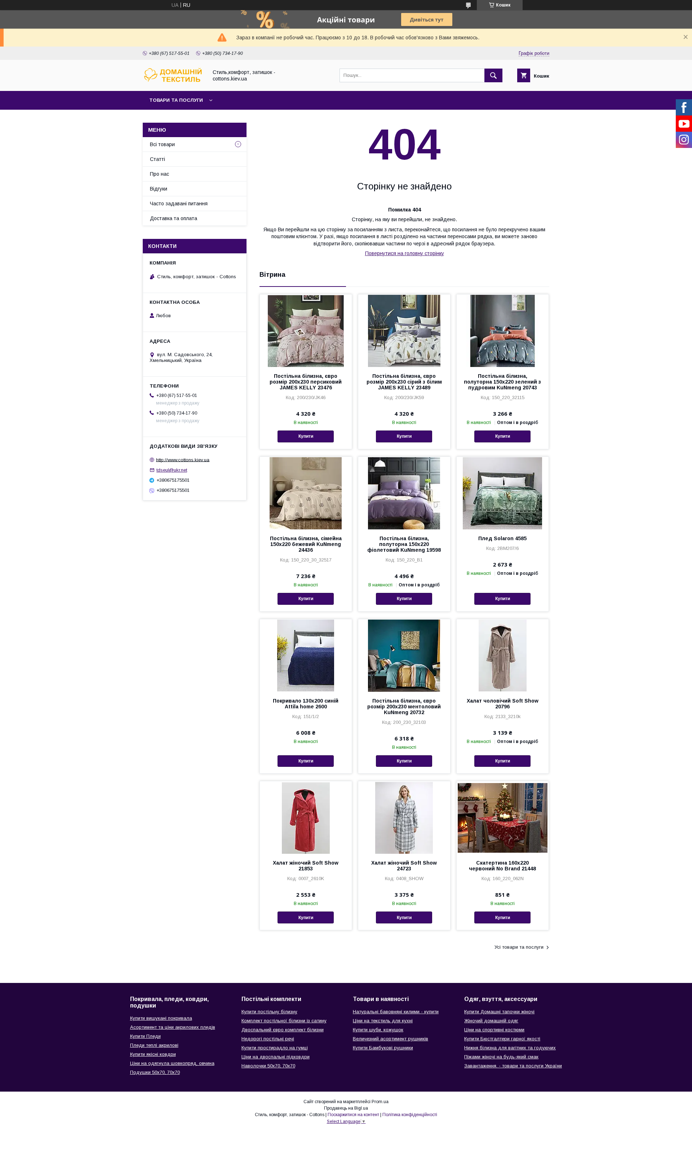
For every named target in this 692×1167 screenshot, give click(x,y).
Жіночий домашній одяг (491, 1020)
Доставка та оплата (173, 218)
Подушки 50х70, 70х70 (155, 1072)
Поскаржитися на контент (353, 1114)
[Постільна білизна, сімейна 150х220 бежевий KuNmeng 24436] (306, 493)
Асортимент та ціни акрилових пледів (172, 1027)
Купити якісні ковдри (153, 1054)
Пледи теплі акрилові (154, 1045)
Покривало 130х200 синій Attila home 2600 (305, 703)
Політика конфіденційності (409, 1114)
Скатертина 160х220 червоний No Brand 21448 (502, 865)
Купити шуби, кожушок (378, 1029)
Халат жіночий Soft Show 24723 (404, 865)
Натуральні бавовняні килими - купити (396, 1011)
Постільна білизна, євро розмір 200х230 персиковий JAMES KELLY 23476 (306, 381)
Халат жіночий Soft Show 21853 (305, 865)
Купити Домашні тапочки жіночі (499, 1011)
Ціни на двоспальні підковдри (275, 1056)
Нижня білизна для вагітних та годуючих (510, 1047)
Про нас (159, 174)
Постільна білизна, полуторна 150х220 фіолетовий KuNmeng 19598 (404, 544)
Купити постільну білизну (269, 1011)
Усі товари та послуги (519, 947)
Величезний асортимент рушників (390, 1038)
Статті (157, 159)
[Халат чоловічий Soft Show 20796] (503, 655)
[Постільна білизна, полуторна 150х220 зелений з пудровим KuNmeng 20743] (503, 330)
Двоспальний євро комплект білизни (282, 1029)
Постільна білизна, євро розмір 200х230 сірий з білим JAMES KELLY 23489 (404, 381)
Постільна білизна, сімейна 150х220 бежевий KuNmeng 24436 (306, 544)
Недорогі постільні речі (267, 1038)
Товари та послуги (176, 100)
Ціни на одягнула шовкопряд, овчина (172, 1063)
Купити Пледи (145, 1036)
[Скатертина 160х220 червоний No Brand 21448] (503, 817)
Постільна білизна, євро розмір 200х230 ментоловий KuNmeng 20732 (404, 706)
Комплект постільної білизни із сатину (284, 1020)
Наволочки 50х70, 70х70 (268, 1065)
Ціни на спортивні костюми (494, 1029)
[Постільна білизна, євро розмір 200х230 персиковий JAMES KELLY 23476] (306, 330)
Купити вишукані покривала (161, 1018)
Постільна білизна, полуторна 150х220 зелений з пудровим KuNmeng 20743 (502, 381)
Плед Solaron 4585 (502, 538)
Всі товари (162, 144)
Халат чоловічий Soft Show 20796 (502, 703)
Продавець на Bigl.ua (346, 1108)
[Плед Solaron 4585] (503, 493)
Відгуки (158, 189)
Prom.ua (380, 1101)
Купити (305, 436)
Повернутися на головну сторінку (404, 253)
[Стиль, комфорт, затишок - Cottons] (173, 81)
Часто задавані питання (179, 203)
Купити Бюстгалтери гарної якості (502, 1038)
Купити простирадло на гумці (274, 1047)
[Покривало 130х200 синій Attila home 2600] (306, 655)
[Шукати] (493, 75)
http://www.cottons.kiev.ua (182, 459)
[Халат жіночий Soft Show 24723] (404, 817)
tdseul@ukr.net (171, 470)
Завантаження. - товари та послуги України (513, 1065)
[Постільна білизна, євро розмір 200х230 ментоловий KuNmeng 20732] (404, 655)
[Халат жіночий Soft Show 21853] (306, 817)
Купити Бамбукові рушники (383, 1047)
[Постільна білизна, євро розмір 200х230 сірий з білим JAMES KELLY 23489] (404, 330)
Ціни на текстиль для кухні (383, 1020)
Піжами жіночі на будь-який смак (501, 1056)
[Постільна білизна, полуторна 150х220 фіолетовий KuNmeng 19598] (404, 493)
